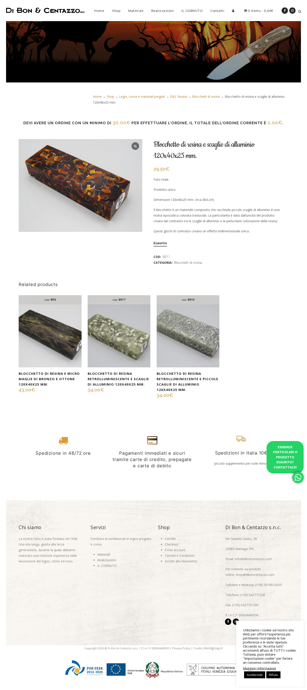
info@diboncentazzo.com (253, 559)
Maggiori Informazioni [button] (259, 668)
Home (97, 96)
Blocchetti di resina (206, 96)
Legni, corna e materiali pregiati (142, 96)
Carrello (170, 539)
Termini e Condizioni (179, 555)
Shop (110, 96)
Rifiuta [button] (273, 675)
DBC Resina (178, 96)
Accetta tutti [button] (255, 675)
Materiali (103, 554)
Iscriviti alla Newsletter (181, 561)
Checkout (171, 544)
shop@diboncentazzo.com (255, 574)
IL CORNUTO (107, 566)
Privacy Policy (181, 648)
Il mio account (175, 550)
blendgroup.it (213, 648)
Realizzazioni (106, 560)
